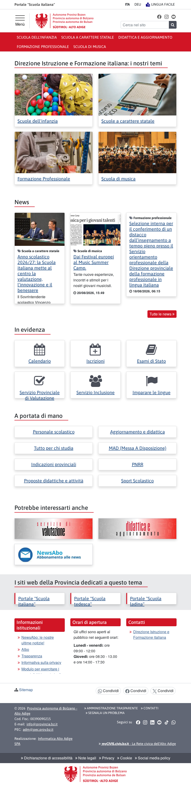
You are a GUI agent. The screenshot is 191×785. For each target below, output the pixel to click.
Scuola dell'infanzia (37, 37)
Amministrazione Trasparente (112, 708)
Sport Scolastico (137, 480)
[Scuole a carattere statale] (137, 94)
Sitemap (26, 689)
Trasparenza (31, 656)
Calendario (39, 361)
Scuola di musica (89, 46)
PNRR (137, 464)
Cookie (125, 758)
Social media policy (153, 758)
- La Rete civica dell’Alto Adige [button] (138, 744)
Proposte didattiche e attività (53, 480)
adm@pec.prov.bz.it (38, 729)
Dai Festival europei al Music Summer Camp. (93, 262)
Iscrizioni (95, 361)
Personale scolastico (54, 431)
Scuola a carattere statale (87, 37)
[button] (159, 16)
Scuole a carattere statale (127, 121)
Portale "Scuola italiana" (34, 601)
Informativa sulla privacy (41, 662)
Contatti (150, 708)
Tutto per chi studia (53, 448)
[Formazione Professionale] (53, 152)
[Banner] (53, 528)
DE (137, 4)
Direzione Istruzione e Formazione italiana (151, 634)
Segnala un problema (106, 713)
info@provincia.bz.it (42, 724)
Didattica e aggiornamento (145, 37)
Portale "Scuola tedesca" (90, 601)
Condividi (110, 690)
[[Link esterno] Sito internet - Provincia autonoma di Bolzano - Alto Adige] (64, 20)
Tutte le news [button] (161, 314)
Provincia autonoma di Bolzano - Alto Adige (45, 711)
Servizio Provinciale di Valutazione (40, 395)
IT (127, 4)
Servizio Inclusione (95, 392)
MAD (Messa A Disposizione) (137, 448)
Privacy (107, 758)
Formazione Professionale (43, 178)
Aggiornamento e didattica (137, 431)
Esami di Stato (151, 361)
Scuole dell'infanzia (37, 121)
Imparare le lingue (152, 392)
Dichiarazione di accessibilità (47, 758)
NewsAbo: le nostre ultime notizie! (37, 640)
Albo (25, 649)
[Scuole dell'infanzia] (53, 94)
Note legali (86, 758)
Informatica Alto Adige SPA (43, 741)
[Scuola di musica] (137, 152)
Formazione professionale (43, 46)
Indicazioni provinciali (53, 464)
